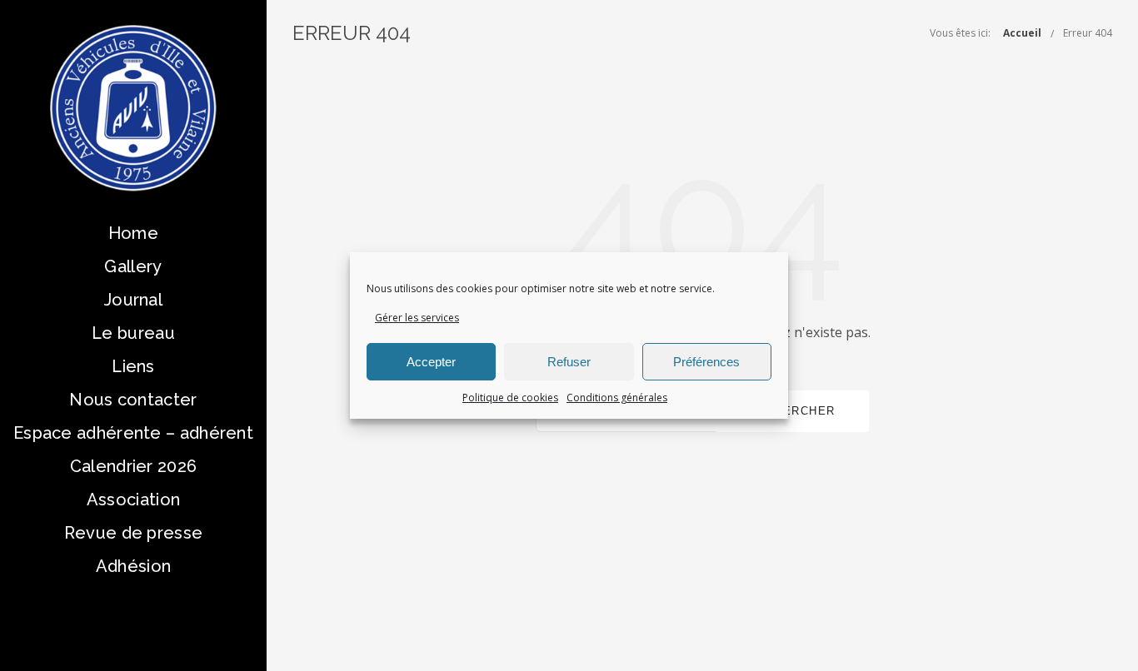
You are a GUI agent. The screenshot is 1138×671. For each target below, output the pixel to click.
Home (133, 233)
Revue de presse (133, 533)
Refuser (569, 362)
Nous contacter (133, 400)
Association (133, 499)
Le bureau (133, 333)
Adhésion (133, 566)
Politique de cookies (510, 397)
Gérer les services (417, 318)
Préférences (706, 362)
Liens (133, 366)
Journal (133, 300)
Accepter (431, 362)
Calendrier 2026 (133, 466)
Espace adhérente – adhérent (133, 433)
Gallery (133, 266)
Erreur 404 (1087, 33)
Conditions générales (617, 397)
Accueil (1022, 33)
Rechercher (792, 411)
